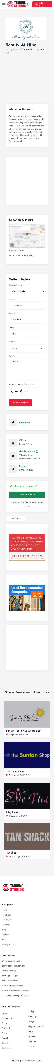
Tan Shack (11, 852)
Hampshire (37, 49)
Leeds (30, 1031)
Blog (4, 929)
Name (11, 299)
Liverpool (32, 1041)
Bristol (4, 1033)
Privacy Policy (8, 944)
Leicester (32, 1036)
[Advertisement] (27, 77)
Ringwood (13, 734)
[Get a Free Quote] (27, 547)
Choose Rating (15, 285)
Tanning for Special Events (13, 965)
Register (5, 934)
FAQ (4, 939)
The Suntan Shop (15, 771)
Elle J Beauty (13, 812)
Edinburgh (32, 1016)
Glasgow (32, 1021)
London (31, 1046)
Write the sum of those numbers (22, 384)
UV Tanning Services (11, 960)
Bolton (4, 1023)
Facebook (24, 422)
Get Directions (27, 451)
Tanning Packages (10, 975)
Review (12, 356)
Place (11, 341)
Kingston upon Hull (36, 1026)
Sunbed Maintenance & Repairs (15, 990)
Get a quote (7, 919)
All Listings (6, 914)
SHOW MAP (27, 236)
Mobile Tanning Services (12, 985)
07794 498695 (26, 469)
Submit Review (20, 402)
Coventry (6, 1043)
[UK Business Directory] (27, 598)
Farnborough (14, 856)
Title (11, 327)
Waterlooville (26, 49)
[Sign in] (27, 4)
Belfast (4, 1013)
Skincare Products (10, 980)
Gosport (12, 815)
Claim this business (27, 494)
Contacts (5, 924)
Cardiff (5, 1038)
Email (11, 313)
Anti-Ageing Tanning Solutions (15, 995)
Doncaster (6, 1047)
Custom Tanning (9, 970)
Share (17, 518)
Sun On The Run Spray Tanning (23, 731)
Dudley (31, 1011)
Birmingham (7, 1018)
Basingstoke (14, 775)
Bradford (6, 1028)
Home (4, 909)
